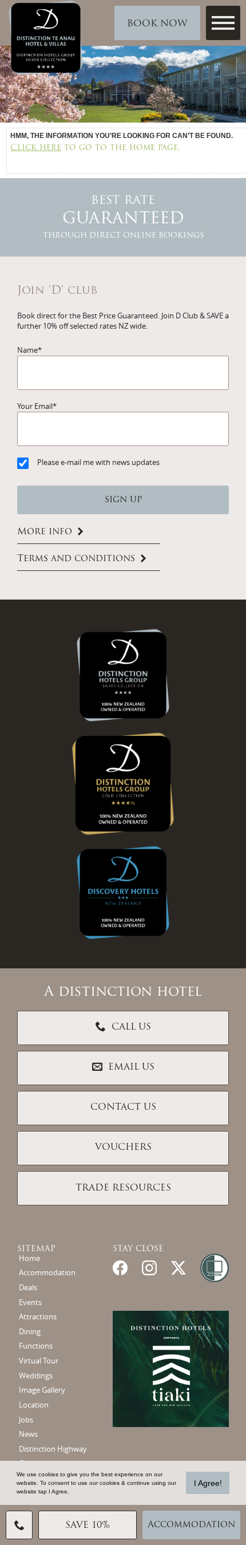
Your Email (35, 406)
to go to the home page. (95, 148)
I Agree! (208, 1483)
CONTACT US (123, 1107)
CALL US (131, 1027)
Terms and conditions (76, 558)
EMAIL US (131, 1067)
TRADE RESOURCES (123, 1188)
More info (44, 532)
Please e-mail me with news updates (98, 462)
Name (27, 350)
